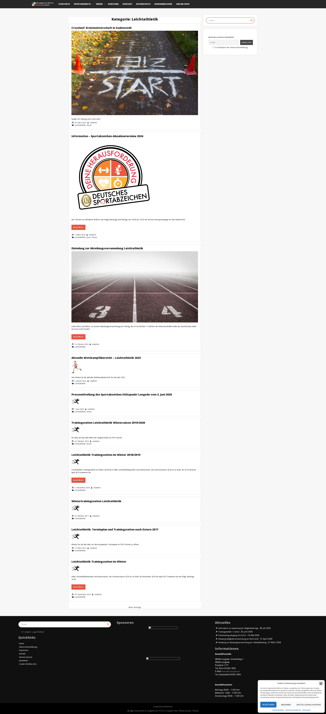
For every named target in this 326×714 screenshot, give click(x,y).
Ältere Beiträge (134, 607)
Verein (99, 4)
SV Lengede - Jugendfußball (32, 632)
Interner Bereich (25, 657)
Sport (88, 237)
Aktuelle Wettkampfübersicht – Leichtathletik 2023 (106, 358)
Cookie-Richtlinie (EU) (28, 664)
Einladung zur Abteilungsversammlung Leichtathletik (107, 248)
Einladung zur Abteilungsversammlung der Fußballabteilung (242, 642)
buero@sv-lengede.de (231, 671)
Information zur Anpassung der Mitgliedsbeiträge (238, 628)
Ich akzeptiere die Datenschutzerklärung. (231, 47)
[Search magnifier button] (251, 20)
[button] (321, 683)
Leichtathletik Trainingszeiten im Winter (98, 561)
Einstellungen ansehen (309, 704)
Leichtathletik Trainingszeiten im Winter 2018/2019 (105, 455)
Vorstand (113, 4)
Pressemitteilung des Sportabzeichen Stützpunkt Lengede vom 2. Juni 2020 (121, 394)
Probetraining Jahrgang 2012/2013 (232, 635)
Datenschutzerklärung (293, 710)
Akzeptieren (268, 704)
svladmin (93, 122)
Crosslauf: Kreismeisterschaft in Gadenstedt (101, 28)
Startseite (64, 4)
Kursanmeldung (163, 4)
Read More (78, 227)
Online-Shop (182, 4)
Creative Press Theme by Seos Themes (182, 711)
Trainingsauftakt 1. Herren (229, 632)
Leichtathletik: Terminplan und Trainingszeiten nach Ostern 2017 (114, 529)
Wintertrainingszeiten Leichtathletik (96, 501)
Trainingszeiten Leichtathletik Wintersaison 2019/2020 (108, 422)
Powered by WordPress (163, 706)
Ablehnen (286, 704)
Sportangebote (82, 4)
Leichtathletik (79, 125)
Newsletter (23, 661)
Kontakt (127, 4)
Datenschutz (143, 4)
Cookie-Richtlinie (278, 710)
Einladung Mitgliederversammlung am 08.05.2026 (238, 639)
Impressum (306, 710)
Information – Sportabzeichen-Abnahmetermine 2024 (107, 136)
